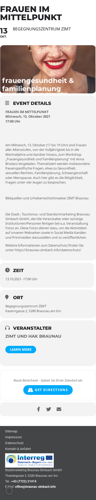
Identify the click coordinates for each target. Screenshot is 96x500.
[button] (9, 491)
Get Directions (51, 389)
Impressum (13, 437)
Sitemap (11, 431)
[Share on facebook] (38, 409)
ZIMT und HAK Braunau (33, 336)
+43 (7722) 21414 (23, 481)
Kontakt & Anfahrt (18, 449)
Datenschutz (14, 443)
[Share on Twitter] (48, 409)
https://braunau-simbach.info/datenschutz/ (48, 250)
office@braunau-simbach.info (35, 487)
